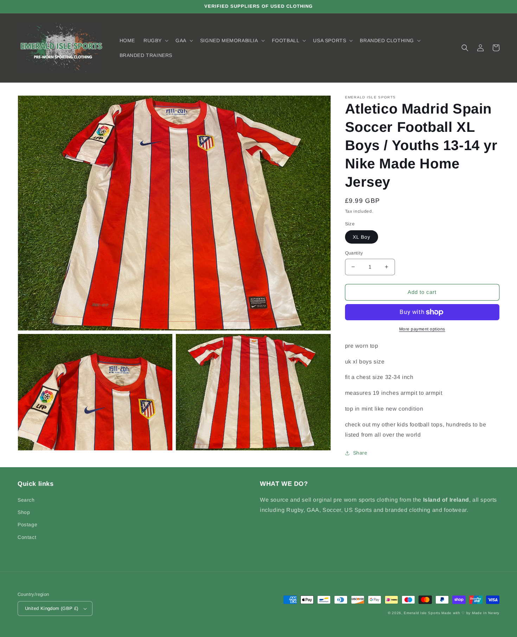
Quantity (354, 253)
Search (26, 500)
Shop (24, 512)
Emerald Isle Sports (422, 613)
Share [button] (360, 453)
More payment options (422, 329)
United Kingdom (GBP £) (51, 608)
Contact (27, 537)
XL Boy (361, 237)
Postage (27, 524)
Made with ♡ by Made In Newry (470, 613)
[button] (155, 40)
